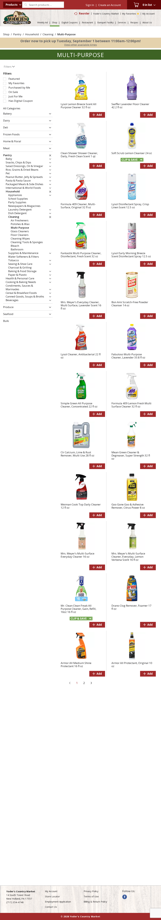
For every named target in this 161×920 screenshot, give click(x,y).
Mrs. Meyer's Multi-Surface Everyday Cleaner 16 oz (77, 555)
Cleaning (48, 34)
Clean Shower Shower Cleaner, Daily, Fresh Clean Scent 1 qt (79, 154)
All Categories (11, 108)
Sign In (90, 5)
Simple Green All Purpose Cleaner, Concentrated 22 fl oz (79, 404)
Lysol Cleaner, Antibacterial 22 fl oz (81, 355)
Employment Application (58, 901)
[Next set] (91, 683)
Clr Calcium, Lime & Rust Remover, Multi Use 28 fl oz (77, 453)
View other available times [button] (80, 44)
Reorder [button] (84, 13)
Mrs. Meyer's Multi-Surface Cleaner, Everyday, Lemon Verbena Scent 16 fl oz (128, 557)
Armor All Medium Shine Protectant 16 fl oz (76, 664)
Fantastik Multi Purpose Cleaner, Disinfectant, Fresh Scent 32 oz (81, 254)
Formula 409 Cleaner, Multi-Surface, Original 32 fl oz (78, 205)
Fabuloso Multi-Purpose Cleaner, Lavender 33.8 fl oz (128, 355)
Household (32, 34)
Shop (6, 34)
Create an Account (109, 5)
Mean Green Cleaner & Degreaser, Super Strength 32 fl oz (130, 455)
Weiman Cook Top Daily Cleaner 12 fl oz (81, 506)
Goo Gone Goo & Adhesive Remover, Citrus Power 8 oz (128, 506)
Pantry (17, 34)
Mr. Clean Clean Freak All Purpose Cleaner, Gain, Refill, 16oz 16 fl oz (78, 609)
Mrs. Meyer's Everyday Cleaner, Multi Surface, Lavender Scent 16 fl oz (81, 305)
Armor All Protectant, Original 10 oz (131, 664)
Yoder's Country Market (106, 13)
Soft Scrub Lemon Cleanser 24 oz (131, 153)
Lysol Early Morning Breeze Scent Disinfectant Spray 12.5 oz (131, 254)
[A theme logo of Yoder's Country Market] (17, 23)
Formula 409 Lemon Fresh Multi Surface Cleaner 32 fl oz (131, 404)
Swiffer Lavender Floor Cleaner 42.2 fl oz (130, 105)
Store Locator (52, 896)
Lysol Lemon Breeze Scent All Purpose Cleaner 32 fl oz (78, 105)
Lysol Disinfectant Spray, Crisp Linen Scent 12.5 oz (130, 205)
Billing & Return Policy (95, 901)
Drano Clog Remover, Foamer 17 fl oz (131, 607)
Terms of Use (91, 896)
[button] (49, 114)
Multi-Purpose (66, 34)
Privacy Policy (91, 891)
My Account (51, 891)
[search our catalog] (25, 5)
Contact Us (51, 906)
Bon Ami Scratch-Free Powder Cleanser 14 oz (129, 303)
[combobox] (12, 5)
